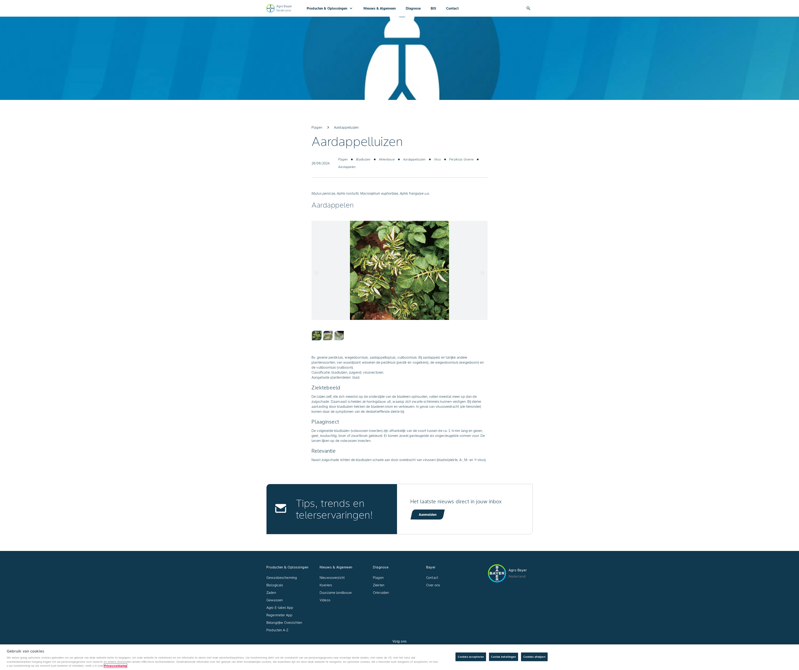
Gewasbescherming (281, 578)
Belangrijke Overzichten (284, 622)
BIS (433, 8)
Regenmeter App (279, 615)
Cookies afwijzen (534, 657)
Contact (452, 8)
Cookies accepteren (471, 657)
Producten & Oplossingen (330, 8)
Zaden (271, 592)
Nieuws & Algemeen (380, 8)
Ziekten (378, 585)
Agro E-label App (279, 607)
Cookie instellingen (503, 657)
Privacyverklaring (115, 666)
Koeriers (326, 585)
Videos (325, 600)
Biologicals (274, 585)
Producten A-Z (277, 630)
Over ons (433, 585)
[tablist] (399, 335)
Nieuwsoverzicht (332, 578)
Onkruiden (381, 592)
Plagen (378, 578)
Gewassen (274, 600)
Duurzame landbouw (336, 592)
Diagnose (413, 8)
